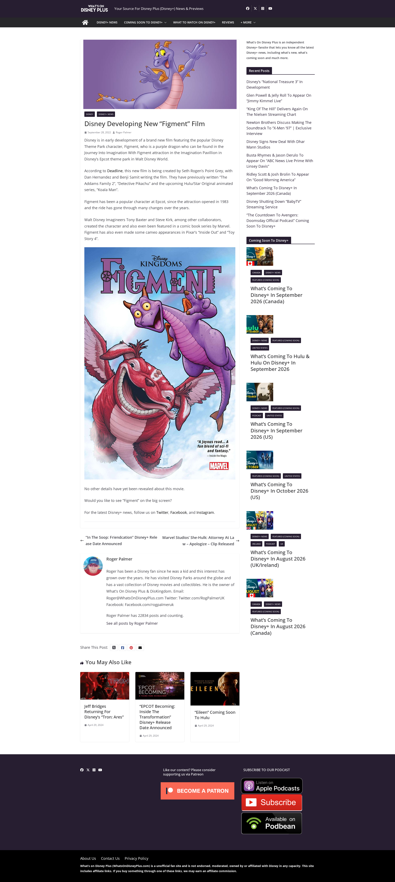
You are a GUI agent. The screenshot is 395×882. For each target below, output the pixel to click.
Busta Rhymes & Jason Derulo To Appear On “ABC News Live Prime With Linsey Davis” (279, 161)
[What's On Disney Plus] (85, 22)
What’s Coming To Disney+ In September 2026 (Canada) (276, 294)
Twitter (162, 512)
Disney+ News (106, 114)
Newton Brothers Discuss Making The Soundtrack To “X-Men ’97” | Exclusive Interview (278, 128)
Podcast (256, 415)
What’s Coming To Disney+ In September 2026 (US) (276, 430)
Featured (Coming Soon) (265, 280)
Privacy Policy (136, 858)
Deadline (115, 170)
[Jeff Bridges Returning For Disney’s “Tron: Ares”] (104, 675)
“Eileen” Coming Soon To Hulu (215, 714)
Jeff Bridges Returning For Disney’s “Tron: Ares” (104, 711)
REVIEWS (228, 22)
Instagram (205, 512)
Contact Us (110, 858)
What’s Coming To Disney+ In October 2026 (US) (279, 490)
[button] (165, 22)
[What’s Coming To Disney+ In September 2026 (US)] (259, 385)
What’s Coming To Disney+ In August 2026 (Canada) (278, 626)
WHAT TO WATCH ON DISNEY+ (194, 22)
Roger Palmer (123, 132)
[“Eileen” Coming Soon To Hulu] (215, 675)
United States (259, 347)
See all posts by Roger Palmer (132, 623)
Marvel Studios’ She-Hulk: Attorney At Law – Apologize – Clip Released (198, 540)
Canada (256, 272)
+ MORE (246, 22)
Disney (89, 114)
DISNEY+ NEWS (107, 22)
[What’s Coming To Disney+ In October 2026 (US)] (259, 453)
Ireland (256, 543)
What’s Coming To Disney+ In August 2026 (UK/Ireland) (278, 558)
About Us (88, 858)
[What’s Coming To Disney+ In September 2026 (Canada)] (259, 250)
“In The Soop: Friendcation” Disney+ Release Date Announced (121, 540)
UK (281, 543)
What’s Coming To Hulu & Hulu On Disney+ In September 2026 (280, 362)
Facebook (178, 512)
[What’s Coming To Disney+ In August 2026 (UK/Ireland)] (259, 514)
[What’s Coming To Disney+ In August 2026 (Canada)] (259, 581)
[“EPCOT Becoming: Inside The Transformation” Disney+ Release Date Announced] (159, 675)
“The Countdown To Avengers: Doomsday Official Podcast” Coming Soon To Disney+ (277, 220)
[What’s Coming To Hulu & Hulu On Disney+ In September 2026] (259, 318)
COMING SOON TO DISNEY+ (143, 22)
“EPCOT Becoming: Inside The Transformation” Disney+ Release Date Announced (157, 716)
